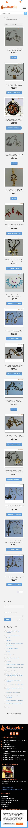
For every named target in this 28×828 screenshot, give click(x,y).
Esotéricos (8, 661)
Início (5, 17)
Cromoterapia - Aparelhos (12, 648)
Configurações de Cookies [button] (9, 823)
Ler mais (14, 57)
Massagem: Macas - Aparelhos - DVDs (14, 684)
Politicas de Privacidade (7, 798)
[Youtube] (17, 733)
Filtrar (7, 619)
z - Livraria (8, 706)
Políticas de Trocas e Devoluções (9, 800)
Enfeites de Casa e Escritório (12, 658)
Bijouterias (8, 640)
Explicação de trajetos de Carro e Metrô (12, 789)
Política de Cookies (6, 802)
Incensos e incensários (11, 670)
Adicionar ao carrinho (14, 92)
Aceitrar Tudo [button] (19, 823)
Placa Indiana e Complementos (13, 692)
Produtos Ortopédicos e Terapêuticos (14, 700)
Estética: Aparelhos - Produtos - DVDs (15, 664)
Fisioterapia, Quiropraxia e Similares (14, 667)
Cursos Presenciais (10, 654)
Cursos (8, 651)
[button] (27, 1)
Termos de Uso (5, 804)
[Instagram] (14, 733)
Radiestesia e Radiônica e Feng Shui (14, 703)
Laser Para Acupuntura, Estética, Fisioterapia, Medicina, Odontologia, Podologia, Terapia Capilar (14, 675)
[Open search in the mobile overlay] (14, 13)
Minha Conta (4, 806)
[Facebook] (11, 733)
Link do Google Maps (7, 787)
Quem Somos (4, 796)
